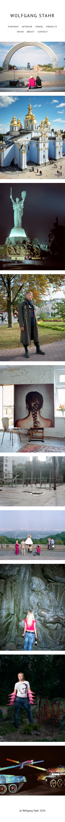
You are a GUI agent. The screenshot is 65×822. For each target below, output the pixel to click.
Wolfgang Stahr (32, 15)
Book (20, 31)
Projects (51, 26)
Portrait (13, 26)
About (30, 31)
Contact (42, 31)
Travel (39, 26)
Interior (27, 26)
